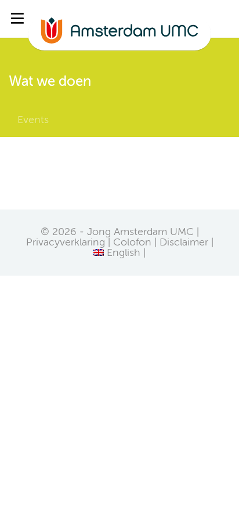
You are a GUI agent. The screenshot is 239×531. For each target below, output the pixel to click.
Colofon (132, 242)
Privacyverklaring (65, 242)
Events (33, 120)
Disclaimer (184, 242)
